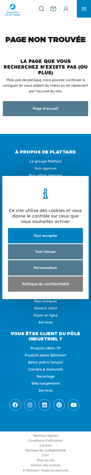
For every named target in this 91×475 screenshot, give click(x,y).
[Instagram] (30, 405)
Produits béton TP (45, 348)
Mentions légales (45, 436)
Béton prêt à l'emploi (45, 362)
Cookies (46, 445)
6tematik (61, 470)
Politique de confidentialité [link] (45, 284)
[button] (84, 9)
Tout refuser (45, 251)
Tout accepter (45, 235)
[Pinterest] (59, 405)
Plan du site (45, 460)
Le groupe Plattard (45, 161)
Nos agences (45, 168)
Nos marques (45, 301)
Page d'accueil (45, 108)
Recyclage (45, 376)
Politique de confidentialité (45, 450)
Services (45, 322)
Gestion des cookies (45, 465)
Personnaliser (45, 268)
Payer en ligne (45, 315)
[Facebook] (15, 405)
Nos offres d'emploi (45, 175)
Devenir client (45, 308)
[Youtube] (73, 405)
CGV (45, 455)
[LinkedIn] (44, 405)
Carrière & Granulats (45, 369)
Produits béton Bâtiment (45, 355)
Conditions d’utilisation (45, 440)
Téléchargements (45, 383)
